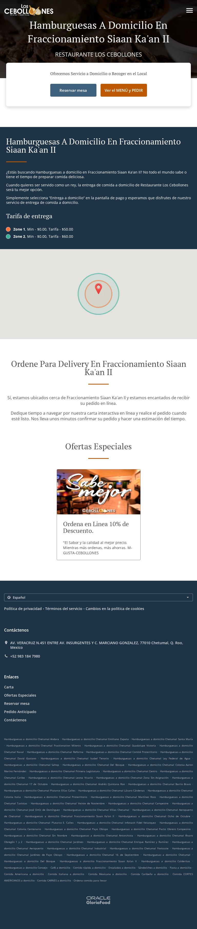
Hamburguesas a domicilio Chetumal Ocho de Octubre (154, 816)
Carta (9, 687)
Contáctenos (15, 719)
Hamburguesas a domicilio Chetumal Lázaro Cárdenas (111, 790)
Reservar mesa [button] (73, 90)
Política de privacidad (23, 608)
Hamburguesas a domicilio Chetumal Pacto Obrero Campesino (151, 829)
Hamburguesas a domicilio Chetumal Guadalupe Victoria (120, 745)
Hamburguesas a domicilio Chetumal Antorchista (102, 835)
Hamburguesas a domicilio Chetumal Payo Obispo (76, 829)
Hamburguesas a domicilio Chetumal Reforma (55, 752)
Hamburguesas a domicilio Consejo (25, 867)
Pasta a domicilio (181, 867)
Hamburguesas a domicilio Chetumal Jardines (54, 842)
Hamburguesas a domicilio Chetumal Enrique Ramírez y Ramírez (128, 842)
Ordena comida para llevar (90, 880)
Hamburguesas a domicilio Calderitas (165, 861)
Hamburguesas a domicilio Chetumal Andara (31, 739)
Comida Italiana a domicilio (67, 874)
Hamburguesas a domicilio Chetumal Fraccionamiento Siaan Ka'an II (69, 816)
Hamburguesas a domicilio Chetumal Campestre (138, 803)
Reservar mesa (16, 703)
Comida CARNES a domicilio (54, 880)
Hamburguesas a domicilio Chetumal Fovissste (139, 848)
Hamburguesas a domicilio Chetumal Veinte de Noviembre (68, 803)
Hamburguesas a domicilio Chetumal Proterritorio (55, 797)
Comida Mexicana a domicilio (108, 874)
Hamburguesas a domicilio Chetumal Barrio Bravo (159, 784)
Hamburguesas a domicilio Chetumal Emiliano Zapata (95, 739)
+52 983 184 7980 (25, 656)
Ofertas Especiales (20, 695)
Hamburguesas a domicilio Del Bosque (29, 861)
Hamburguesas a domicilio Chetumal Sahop (31, 765)
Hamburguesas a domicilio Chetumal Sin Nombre (35, 835)
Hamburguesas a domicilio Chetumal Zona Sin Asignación (132, 777)
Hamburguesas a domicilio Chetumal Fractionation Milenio (43, 745)
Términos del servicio (63, 608)
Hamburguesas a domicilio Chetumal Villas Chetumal (96, 810)
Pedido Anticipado (20, 711)
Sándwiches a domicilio (153, 867)
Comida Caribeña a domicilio (150, 874)
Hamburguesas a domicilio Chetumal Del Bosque (93, 765)
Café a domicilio (61, 867)
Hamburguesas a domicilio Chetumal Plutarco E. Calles (39, 822)
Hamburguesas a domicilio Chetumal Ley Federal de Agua (151, 758)
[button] (189, 10)
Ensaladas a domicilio (122, 867)
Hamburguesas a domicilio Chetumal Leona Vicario (60, 777)
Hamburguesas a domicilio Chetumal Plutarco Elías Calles (39, 790)
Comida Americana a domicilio (24, 874)
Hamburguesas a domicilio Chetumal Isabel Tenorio (75, 758)
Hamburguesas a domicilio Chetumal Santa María (162, 739)
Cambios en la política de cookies (115, 608)
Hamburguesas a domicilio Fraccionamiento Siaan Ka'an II (98, 861)
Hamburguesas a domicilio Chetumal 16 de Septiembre (103, 855)
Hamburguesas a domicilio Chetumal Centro (130, 771)
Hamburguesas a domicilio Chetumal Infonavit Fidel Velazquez (116, 822)
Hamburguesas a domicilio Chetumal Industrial (76, 848)
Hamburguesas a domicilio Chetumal (167, 855)
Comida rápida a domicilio (89, 867)
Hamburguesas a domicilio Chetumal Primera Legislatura (64, 771)
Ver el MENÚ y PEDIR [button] (124, 90)
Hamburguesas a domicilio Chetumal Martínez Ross (123, 797)
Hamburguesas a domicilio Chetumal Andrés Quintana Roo (88, 784)
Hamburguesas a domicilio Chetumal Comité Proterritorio (121, 752)
